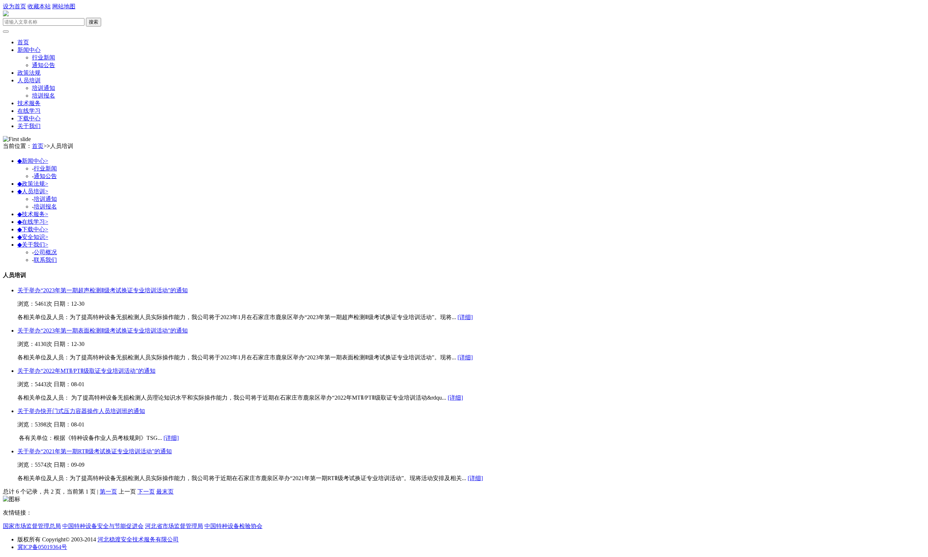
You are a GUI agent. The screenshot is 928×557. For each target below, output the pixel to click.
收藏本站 (39, 6)
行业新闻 (43, 57)
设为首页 (14, 6)
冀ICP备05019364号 (42, 547)
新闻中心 (29, 50)
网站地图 (63, 6)
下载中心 (29, 118)
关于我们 (29, 126)
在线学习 (29, 111)
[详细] (465, 317)
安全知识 (32, 237)
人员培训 (29, 80)
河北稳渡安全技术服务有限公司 (138, 539)
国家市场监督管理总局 (32, 526)
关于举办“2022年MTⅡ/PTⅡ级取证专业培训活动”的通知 (86, 371)
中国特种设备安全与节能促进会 (103, 526)
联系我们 (45, 260)
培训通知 (43, 88)
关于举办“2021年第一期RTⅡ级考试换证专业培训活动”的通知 (94, 451)
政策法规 (29, 73)
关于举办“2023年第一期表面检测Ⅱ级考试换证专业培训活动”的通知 (102, 330)
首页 (23, 42)
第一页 (108, 491)
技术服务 (29, 103)
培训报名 (43, 95)
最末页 (165, 491)
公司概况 (45, 252)
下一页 (146, 491)
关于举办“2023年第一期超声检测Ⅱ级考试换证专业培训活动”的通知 (102, 290)
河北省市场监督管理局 (174, 526)
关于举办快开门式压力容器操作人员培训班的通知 (81, 411)
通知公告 (43, 65)
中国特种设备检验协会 (233, 526)
